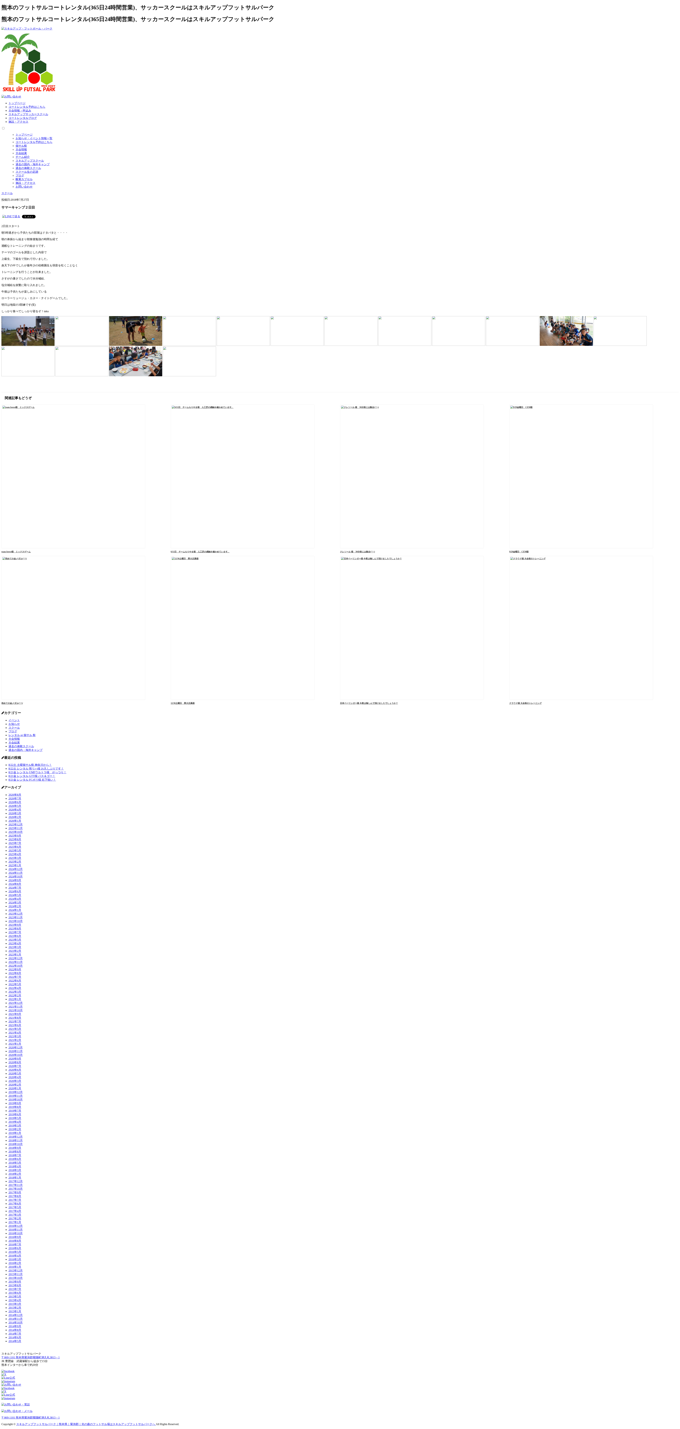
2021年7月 (14, 1021)
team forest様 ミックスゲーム (16, 551)
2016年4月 (14, 1255)
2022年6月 (14, 980)
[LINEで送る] (11, 216)
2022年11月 (15, 962)
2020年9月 (14, 1058)
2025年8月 (14, 839)
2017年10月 (15, 1188)
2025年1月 (14, 865)
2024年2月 (14, 906)
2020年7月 (14, 1066)
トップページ (17, 103)
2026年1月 (14, 820)
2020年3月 (14, 1080)
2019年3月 (14, 1125)
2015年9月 (14, 1281)
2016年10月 (15, 1233)
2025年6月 (14, 846)
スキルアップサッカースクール (28, 114)
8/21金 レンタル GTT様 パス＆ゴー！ (31, 776)
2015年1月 (14, 1311)
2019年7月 (14, 1110)
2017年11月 (15, 1185)
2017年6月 (14, 1203)
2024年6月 (14, 891)
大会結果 (21, 153)
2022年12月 (15, 958)
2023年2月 (14, 950)
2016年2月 (14, 1263)
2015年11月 (15, 1274)
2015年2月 (14, 1307)
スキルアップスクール (30, 160)
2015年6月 (14, 1292)
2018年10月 (15, 1144)
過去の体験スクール (28, 168)
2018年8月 (14, 1151)
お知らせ (14, 723)
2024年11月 (15, 872)
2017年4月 (14, 1211)
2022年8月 (14, 973)
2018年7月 (14, 1155)
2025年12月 (15, 824)
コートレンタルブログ (22, 117)
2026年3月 (14, 813)
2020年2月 (14, 1084)
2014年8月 (14, 1329)
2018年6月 (14, 1159)
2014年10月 (15, 1322)
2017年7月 (14, 1199)
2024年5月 (14, 895)
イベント (14, 720)
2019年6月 (14, 1114)
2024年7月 (14, 887)
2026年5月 (14, 805)
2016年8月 (14, 1240)
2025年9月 (14, 835)
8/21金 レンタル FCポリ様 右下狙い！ (32, 779)
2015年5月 (14, 1296)
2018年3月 (14, 1170)
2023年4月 (14, 943)
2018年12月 (15, 1136)
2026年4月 (14, 809)
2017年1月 (14, 1222)
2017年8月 (14, 1196)
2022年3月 (14, 991)
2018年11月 (15, 1140)
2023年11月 (15, 917)
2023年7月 (14, 932)
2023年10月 (15, 921)
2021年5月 (14, 1028)
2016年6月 (14, 1248)
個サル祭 (21, 145)
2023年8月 (14, 928)
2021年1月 (14, 1043)
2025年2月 (14, 861)
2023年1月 (14, 954)
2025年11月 (15, 828)
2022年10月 (15, 965)
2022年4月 (14, 988)
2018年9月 (14, 1147)
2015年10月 (15, 1277)
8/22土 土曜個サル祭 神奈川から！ (30, 764)
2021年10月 (15, 1010)
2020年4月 (14, 1077)
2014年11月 (15, 1318)
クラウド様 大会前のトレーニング (525, 703)
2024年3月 (14, 902)
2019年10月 (15, 1099)
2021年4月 (14, 1032)
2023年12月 (15, 913)
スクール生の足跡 (27, 171)
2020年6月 (14, 1069)
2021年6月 (14, 1025)
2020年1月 (14, 1088)
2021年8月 (14, 1017)
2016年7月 (14, 1244)
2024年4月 (14, 898)
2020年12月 (15, 1047)
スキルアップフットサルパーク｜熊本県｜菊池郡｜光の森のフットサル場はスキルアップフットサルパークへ (86, 1424)
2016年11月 (15, 1229)
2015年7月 (14, 1289)
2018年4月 (14, 1166)
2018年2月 (14, 1173)
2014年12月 (15, 1315)
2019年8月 (14, 1106)
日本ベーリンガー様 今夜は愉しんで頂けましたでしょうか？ (369, 703)
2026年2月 (14, 817)
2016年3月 (14, 1259)
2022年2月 (14, 995)
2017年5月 (14, 1207)
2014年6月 (14, 1337)
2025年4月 (14, 854)
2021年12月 (15, 1002)
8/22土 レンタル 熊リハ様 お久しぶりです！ (36, 768)
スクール (14, 727)
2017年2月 (14, 1218)
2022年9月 (14, 969)
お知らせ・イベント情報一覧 (34, 138)
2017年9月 (14, 1192)
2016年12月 (15, 1225)
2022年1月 (14, 999)
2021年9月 (14, 1014)
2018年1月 (14, 1177)
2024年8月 (14, 883)
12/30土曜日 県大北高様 (183, 703)
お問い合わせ (24, 186)
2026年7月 (14, 798)
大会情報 (21, 149)
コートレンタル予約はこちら (26, 106)
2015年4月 (14, 1300)
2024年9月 (14, 880)
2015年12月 (15, 1270)
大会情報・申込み (19, 110)
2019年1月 (14, 1132)
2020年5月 (14, 1073)
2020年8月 (14, 1062)
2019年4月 (14, 1121)
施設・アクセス (18, 121)
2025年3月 (14, 857)
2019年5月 (14, 1118)
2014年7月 (14, 1333)
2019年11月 (15, 1095)
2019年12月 (15, 1092)
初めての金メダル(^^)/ (12, 703)
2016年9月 (14, 1237)
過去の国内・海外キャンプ (33, 164)
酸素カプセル (24, 179)
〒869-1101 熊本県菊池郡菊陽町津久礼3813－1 (30, 1357)
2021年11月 (15, 1006)
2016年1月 (14, 1266)
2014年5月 (14, 1341)
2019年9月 (14, 1103)
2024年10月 (15, 876)
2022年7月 (14, 976)
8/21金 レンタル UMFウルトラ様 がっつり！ (37, 772)
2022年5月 (14, 984)
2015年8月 (14, 1285)
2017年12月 (15, 1181)
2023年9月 (14, 924)
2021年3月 (14, 1036)
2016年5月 (14, 1251)
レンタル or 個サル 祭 (22, 735)
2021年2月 (14, 1040)
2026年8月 (14, 794)
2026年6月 (14, 802)
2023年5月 (14, 939)
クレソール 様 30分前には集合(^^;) (357, 551)
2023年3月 (14, 947)
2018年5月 (14, 1162)
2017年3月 (14, 1214)
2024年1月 (14, 909)
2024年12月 (15, 869)
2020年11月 (15, 1051)
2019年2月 (14, 1129)
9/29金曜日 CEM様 (519, 551)
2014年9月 (14, 1326)
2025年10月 (15, 831)
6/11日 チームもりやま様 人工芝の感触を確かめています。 (200, 551)
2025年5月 (14, 850)
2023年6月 (14, 936)
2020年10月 (15, 1054)
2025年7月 (14, 843)
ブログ (20, 175)
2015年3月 (14, 1303)
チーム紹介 (23, 156)
